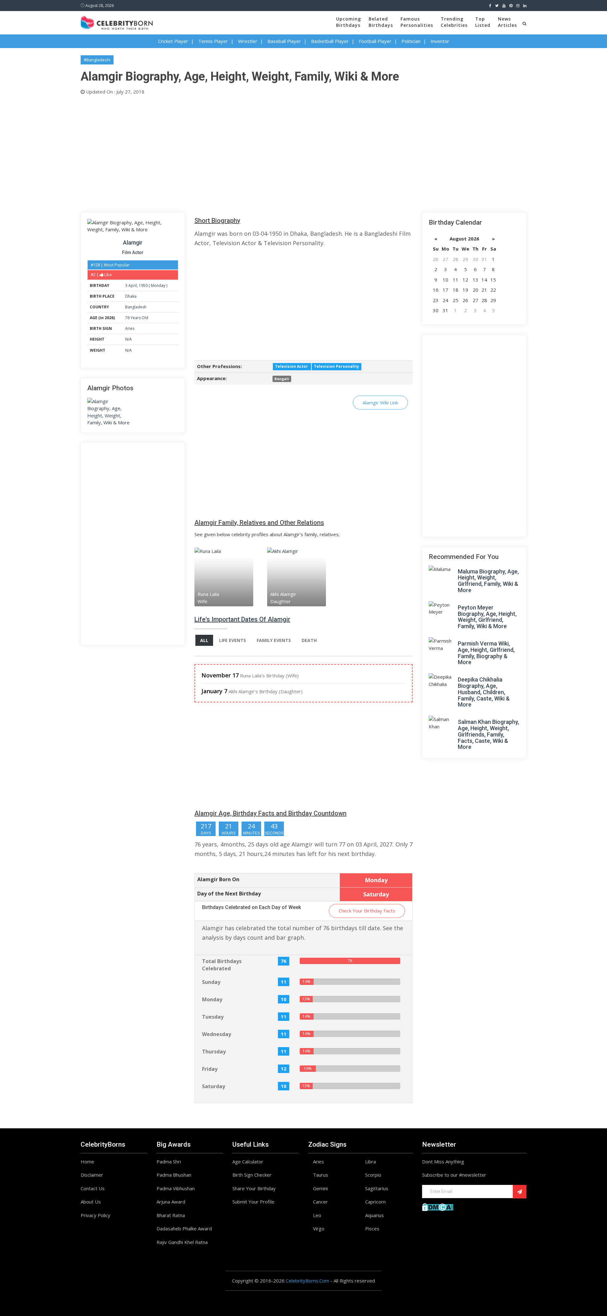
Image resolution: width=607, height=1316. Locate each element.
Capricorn (375, 1201)
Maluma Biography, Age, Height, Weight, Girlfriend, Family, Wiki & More (488, 580)
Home (87, 1161)
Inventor (440, 41)
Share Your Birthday (254, 1188)
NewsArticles (507, 22)
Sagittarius (376, 1188)
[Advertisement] (270, 152)
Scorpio (373, 1175)
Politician (411, 41)
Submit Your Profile (253, 1201)
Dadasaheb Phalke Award (184, 1228)
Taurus (320, 1175)
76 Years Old (136, 317)
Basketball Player (330, 41)
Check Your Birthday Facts (367, 910)
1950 (143, 285)
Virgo (318, 1228)
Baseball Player (284, 41)
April (132, 285)
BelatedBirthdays (381, 22)
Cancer (320, 1201)
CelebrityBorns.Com (307, 1280)
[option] (230, 576)
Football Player (375, 41)
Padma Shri (168, 1161)
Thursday (214, 1051)
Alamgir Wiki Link (380, 402)
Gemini (320, 1188)
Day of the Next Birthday (229, 893)
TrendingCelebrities (454, 22)
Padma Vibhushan (175, 1188)
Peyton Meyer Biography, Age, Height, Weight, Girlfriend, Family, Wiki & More (487, 616)
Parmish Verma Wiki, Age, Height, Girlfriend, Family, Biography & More (486, 652)
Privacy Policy (95, 1215)
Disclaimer (92, 1175)
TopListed (482, 22)
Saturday (213, 1086)
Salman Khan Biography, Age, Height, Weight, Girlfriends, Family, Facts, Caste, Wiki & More (488, 734)
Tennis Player (213, 41)
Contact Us (93, 1188)
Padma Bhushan (173, 1175)
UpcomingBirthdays (348, 22)
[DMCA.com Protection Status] (437, 1206)
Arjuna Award (170, 1201)
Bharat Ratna (170, 1215)
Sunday (211, 982)
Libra (370, 1161)
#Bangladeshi (97, 60)
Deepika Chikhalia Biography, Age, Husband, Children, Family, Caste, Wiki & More (484, 692)
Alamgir (133, 242)
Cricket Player (173, 41)
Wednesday (216, 1034)
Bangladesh (135, 307)
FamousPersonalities (417, 22)
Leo (317, 1215)
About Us (91, 1201)
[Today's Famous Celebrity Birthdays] (117, 22)
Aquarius (374, 1215)
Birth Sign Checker (252, 1175)
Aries (129, 328)
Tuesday (213, 1016)
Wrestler (247, 41)
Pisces (372, 1228)
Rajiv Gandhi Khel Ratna (182, 1242)
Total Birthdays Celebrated (222, 965)
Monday (158, 285)
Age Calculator (247, 1161)
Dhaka (131, 296)
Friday (210, 1068)
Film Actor (133, 252)
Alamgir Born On (218, 879)
